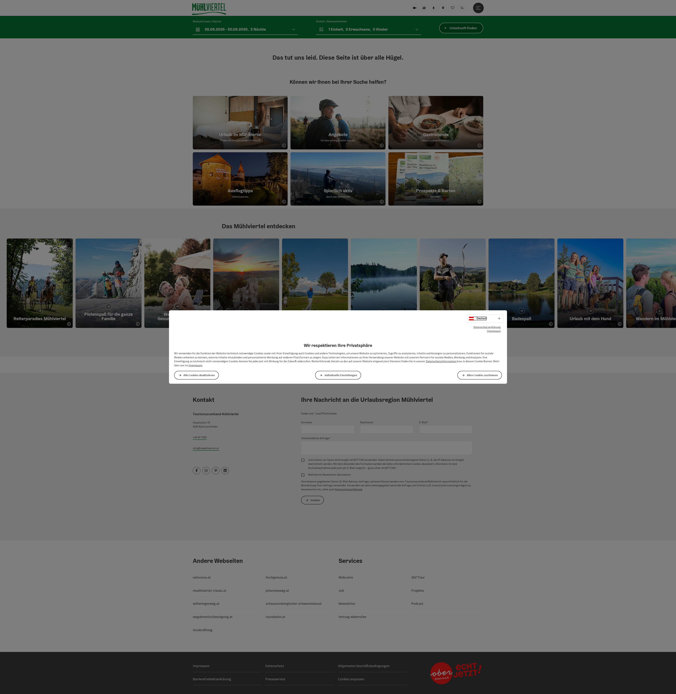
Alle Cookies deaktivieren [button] (199, 375)
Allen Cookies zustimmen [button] (482, 375)
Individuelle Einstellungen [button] (341, 375)
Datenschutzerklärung (487, 327)
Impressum (494, 331)
